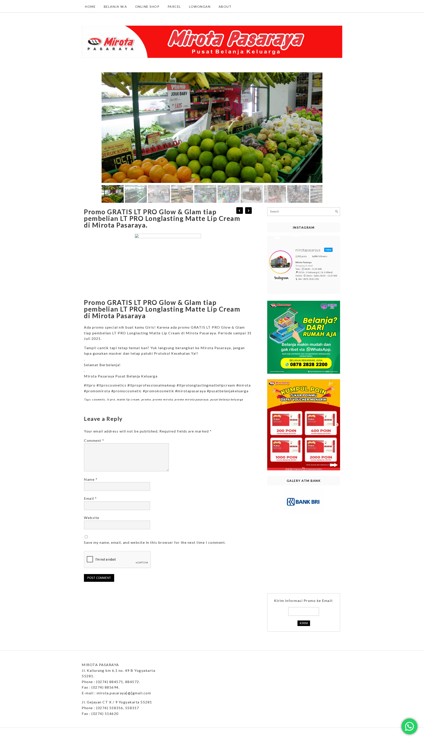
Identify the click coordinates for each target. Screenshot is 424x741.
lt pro (111, 399)
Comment (94, 440)
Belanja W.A (115, 6)
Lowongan (199, 6)
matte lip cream (128, 399)
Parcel (174, 6)
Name (90, 479)
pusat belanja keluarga (226, 399)
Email (90, 498)
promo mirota (163, 399)
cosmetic (98, 399)
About (225, 6)
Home (90, 6)
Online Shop (147, 6)
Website (91, 517)
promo (146, 399)
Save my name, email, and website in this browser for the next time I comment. (155, 542)
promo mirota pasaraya (191, 399)
